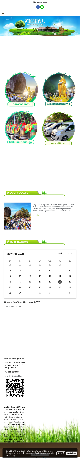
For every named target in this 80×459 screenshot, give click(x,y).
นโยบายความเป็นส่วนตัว (46, 453)
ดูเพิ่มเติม (36, 215)
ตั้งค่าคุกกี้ (61, 453)
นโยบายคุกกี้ (12, 455)
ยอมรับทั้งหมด (71, 453)
